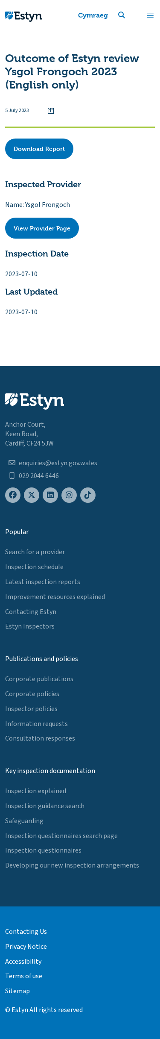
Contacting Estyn (30, 612)
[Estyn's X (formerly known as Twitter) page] (31, 495)
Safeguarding (24, 821)
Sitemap (17, 991)
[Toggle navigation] (150, 15)
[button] (131, 15)
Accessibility (23, 961)
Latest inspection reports (42, 582)
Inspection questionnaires (43, 850)
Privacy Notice (26, 946)
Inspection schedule (34, 567)
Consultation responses (40, 738)
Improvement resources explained (55, 597)
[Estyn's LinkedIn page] (50, 495)
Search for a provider (35, 552)
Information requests (36, 724)
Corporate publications (39, 679)
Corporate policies (32, 694)
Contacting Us (26, 931)
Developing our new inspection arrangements (72, 865)
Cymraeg (93, 15)
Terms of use (23, 976)
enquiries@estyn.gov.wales (58, 463)
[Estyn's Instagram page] (69, 495)
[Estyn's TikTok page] (87, 495)
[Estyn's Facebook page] (13, 495)
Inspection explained (35, 791)
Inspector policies (31, 709)
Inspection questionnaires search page (61, 836)
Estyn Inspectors (30, 626)
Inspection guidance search (44, 806)
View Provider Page (42, 228)
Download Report (39, 148)
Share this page (50, 111)
